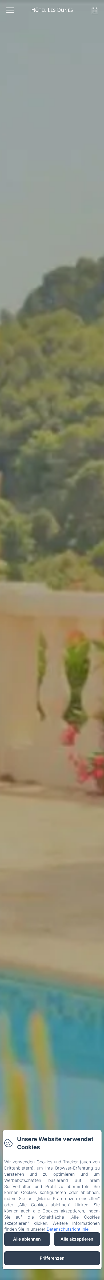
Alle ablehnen (27, 1239)
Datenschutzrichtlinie (68, 1229)
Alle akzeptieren (77, 1239)
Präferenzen (52, 1258)
